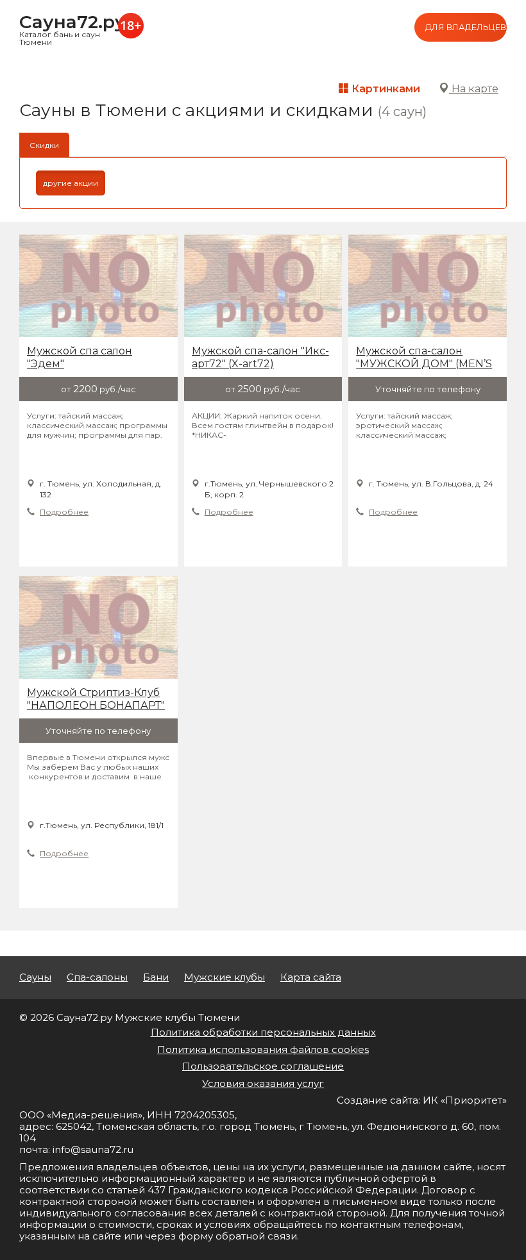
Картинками (384, 89)
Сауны (35, 977)
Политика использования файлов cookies (263, 1049)
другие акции (70, 183)
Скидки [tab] (44, 145)
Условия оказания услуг (263, 1083)
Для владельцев (465, 27)
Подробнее (64, 512)
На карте (473, 89)
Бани (156, 977)
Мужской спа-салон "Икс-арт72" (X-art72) (260, 357)
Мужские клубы (224, 977)
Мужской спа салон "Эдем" (79, 357)
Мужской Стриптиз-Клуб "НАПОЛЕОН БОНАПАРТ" (96, 698)
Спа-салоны (97, 977)
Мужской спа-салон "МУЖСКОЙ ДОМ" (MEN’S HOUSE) (424, 357)
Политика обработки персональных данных (263, 1032)
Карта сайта (310, 977)
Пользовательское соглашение (263, 1066)
